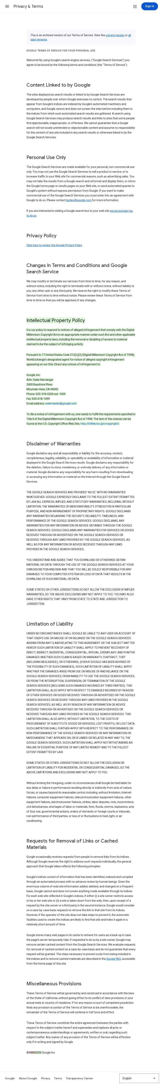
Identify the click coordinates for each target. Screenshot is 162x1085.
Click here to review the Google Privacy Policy (54, 245)
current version (115, 35)
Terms (58, 1078)
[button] (7, 6)
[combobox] (139, 1078)
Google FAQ (113, 958)
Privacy (45, 1078)
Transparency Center (79, 1078)
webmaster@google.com (61, 403)
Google (10, 1078)
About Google (28, 1078)
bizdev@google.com (79, 200)
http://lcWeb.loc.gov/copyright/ (100, 423)
